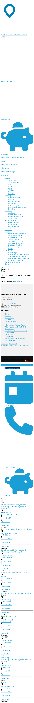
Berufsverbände (13, 226)
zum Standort (5, 525)
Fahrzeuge (8, 196)
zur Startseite (18, 281)
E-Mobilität (8, 251)
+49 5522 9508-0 (6, 626)
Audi (10, 184)
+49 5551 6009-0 (6, 561)
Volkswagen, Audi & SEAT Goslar (16, 327)
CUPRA (11, 190)
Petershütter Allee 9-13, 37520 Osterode (9, 600)
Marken (7, 179)
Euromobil (11, 192)
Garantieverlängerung (15, 243)
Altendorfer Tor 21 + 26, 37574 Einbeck (9, 534)
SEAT (10, 188)
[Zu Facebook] (1, 267)
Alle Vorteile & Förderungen (17, 256)
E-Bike (10, 249)
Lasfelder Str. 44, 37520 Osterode (6, 642)
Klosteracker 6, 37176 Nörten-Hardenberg (10, 513)
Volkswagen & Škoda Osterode (15, 338)
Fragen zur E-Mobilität (16, 260)
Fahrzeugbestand (14, 198)
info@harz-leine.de (12, 307)
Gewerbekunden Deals (15, 216)
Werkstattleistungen (15, 235)
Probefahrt (11, 209)
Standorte (8, 228)
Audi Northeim (10, 333)
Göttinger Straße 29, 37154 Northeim (7, 557)
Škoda (10, 186)
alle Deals (11, 213)
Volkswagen (12, 180)
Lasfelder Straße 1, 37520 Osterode (7, 621)
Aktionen (8, 320)
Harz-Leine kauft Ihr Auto (17, 207)
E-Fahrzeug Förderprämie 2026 (18, 254)
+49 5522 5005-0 (12, 303)
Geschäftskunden (10, 220)
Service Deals (12, 218)
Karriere (7, 264)
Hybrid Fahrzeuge (14, 205)
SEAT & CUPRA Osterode (13, 340)
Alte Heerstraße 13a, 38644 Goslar (7, 687)
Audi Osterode (9, 336)
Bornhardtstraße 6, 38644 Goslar (7, 666)
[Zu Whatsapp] (4, 267)
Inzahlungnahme (10, 321)
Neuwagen (11, 199)
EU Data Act (23, 346)
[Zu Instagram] (3, 267)
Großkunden (12, 224)
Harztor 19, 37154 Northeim (6, 577)
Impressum (4, 344)
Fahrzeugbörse (9, 318)
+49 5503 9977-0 (6, 518)
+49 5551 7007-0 (6, 582)
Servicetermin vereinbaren (17, 234)
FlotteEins (11, 194)
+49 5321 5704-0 (6, 671)
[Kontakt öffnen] (17, 33)
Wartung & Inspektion (15, 241)
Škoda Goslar (9, 329)
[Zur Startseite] (14, 35)
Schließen (4, 701)
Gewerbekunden (13, 222)
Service (7, 232)
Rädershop (8, 230)
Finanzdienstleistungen (12, 262)
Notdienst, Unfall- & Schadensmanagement (15, 246)
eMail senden (5, 522)
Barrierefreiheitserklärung (9, 346)
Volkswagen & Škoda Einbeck (15, 325)
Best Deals (8, 211)
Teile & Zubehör (13, 239)
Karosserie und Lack (15, 237)
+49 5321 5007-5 (6, 692)
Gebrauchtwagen (14, 201)
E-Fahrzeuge (12, 203)
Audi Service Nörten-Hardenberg (16, 331)
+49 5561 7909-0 (6, 539)
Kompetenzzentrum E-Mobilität (19, 258)
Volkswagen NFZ (14, 182)
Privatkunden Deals (14, 215)
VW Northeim (9, 334)
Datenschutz (13, 344)
